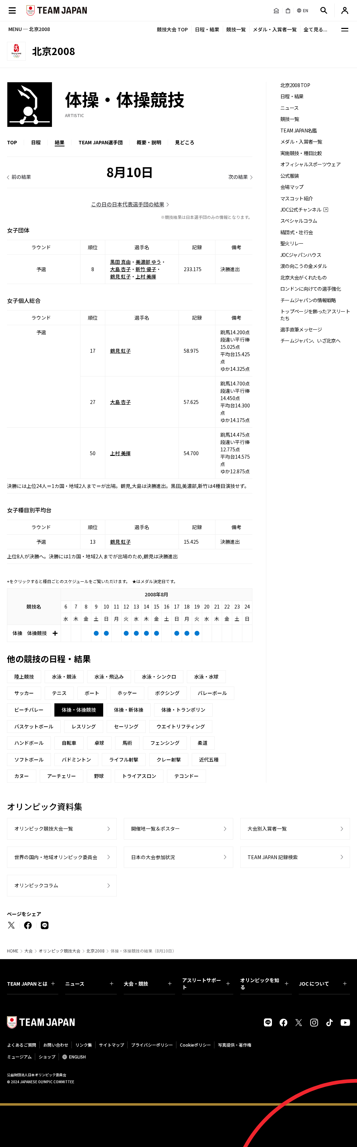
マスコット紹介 (296, 198)
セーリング (126, 726)
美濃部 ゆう (148, 261)
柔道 (202, 742)
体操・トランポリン (183, 709)
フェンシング (165, 742)
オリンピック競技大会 (60, 951)
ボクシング (167, 692)
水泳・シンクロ (159, 676)
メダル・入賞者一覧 (275, 29)
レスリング (83, 726)
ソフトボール (29, 759)
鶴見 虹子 (120, 276)
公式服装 (289, 176)
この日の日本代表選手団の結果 (127, 204)
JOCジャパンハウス (300, 255)
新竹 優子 (146, 269)
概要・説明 (149, 142)
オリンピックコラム (36, 885)
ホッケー (127, 692)
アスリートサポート (201, 984)
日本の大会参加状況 (153, 857)
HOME (12, 951)
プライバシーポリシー (152, 1045)
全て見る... (315, 29)
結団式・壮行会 (296, 232)
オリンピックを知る (259, 984)
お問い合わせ (55, 1045)
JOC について (314, 983)
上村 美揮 (146, 276)
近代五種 (209, 759)
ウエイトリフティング (181, 726)
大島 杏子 (120, 269)
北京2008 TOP (295, 85)
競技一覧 (236, 29)
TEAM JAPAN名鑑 (298, 130)
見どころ (185, 142)
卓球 (99, 742)
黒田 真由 (120, 261)
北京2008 (95, 951)
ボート (92, 692)
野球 (99, 775)
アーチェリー (61, 775)
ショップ (47, 1057)
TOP (12, 142)
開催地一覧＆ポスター (155, 828)
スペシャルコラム (298, 220)
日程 (36, 142)
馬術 (127, 742)
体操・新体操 (128, 709)
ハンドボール (29, 742)
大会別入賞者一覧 (267, 828)
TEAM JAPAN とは (27, 983)
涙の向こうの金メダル (303, 266)
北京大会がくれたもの (303, 277)
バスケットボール (33, 726)
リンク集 (83, 1045)
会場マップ (292, 187)
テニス (59, 692)
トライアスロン (139, 775)
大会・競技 (136, 983)
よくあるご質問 (21, 1045)
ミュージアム (19, 1057)
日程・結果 (207, 29)
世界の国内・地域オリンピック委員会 (55, 857)
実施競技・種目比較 (301, 153)
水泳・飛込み (109, 676)
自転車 (69, 742)
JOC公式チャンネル (300, 209)
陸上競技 (24, 676)
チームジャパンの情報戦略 (308, 300)
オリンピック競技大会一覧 (43, 828)
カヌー (21, 775)
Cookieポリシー (195, 1045)
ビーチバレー (29, 709)
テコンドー (186, 775)
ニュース (289, 108)
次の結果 (238, 176)
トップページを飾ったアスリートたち (315, 314)
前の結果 (21, 176)
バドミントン (76, 759)
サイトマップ (111, 1045)
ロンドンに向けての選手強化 (310, 288)
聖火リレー (292, 243)
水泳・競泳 (64, 676)
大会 (28, 951)
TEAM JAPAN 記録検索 (273, 857)
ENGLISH (77, 1057)
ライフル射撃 (123, 759)
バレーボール (212, 692)
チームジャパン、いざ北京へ (310, 340)
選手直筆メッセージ (301, 329)
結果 (59, 142)
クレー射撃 (169, 759)
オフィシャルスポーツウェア (310, 164)
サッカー (24, 692)
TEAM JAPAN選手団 (100, 142)
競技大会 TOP (172, 29)
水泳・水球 (206, 676)
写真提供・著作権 (234, 1045)
